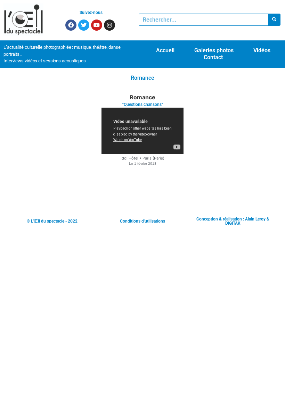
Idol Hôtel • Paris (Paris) (142, 158)
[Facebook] (70, 25)
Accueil (165, 50)
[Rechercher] (274, 19)
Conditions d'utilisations (142, 221)
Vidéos (261, 50)
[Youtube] (96, 25)
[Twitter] (83, 25)
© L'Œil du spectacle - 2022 (52, 221)
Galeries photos (214, 50)
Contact (213, 57)
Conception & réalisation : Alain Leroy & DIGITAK (232, 221)
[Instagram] (109, 25)
